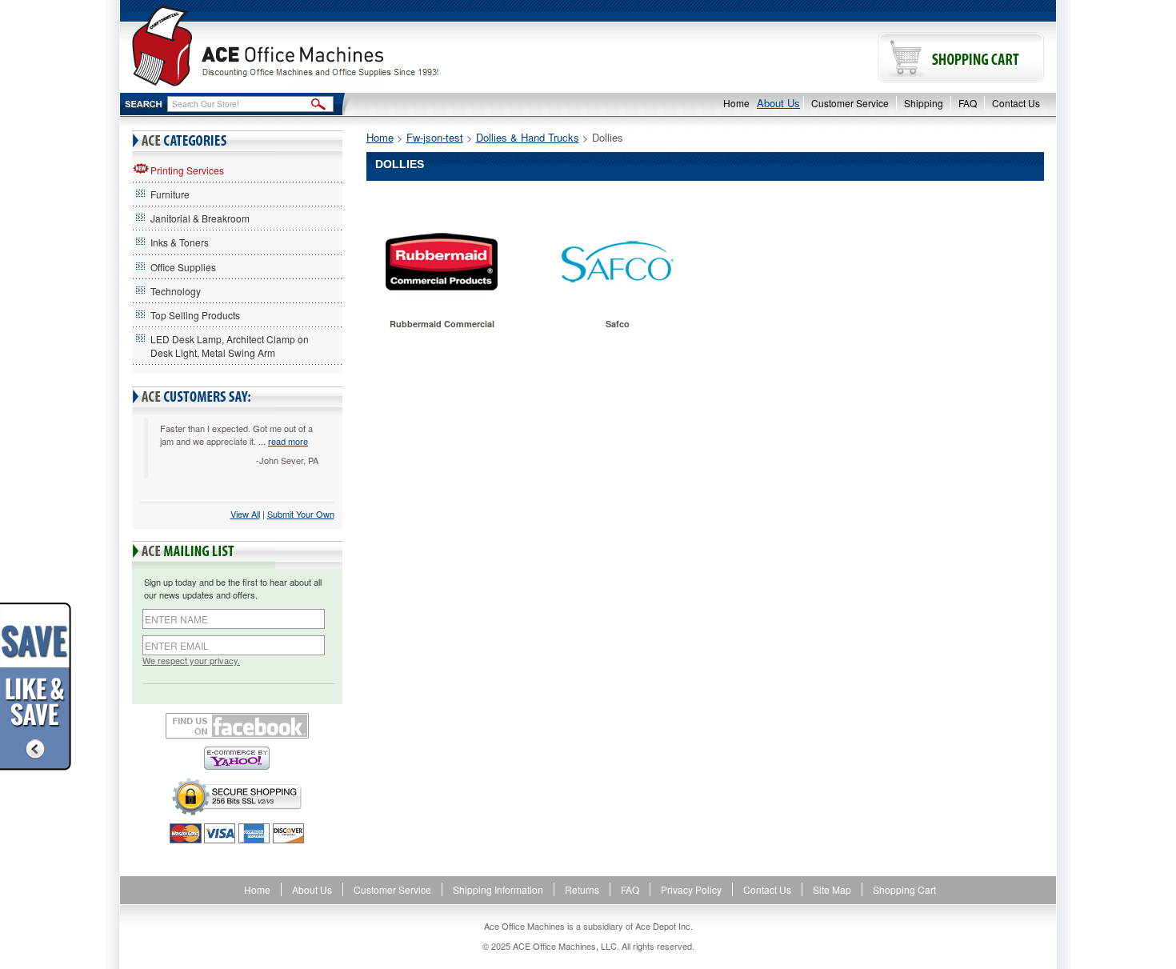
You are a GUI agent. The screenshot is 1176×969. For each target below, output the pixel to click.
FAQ (967, 103)
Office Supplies (183, 267)
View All (245, 513)
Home (736, 103)
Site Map (832, 889)
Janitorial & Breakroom (200, 218)
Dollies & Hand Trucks (527, 137)
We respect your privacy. (191, 661)
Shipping (923, 103)
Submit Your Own (300, 513)
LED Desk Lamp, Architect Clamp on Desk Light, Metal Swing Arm (229, 345)
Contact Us (1016, 103)
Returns (582, 889)
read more (288, 440)
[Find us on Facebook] (237, 726)
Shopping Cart (904, 889)
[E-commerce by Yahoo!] (237, 758)
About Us (778, 102)
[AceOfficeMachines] (354, 46)
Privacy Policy (691, 889)
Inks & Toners (179, 242)
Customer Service (850, 103)
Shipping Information (498, 889)
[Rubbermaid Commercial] (442, 262)
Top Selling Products (195, 315)
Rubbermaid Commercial (442, 324)
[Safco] (617, 262)
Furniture (170, 194)
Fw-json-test (434, 137)
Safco (618, 324)
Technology (175, 291)
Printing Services (187, 170)
